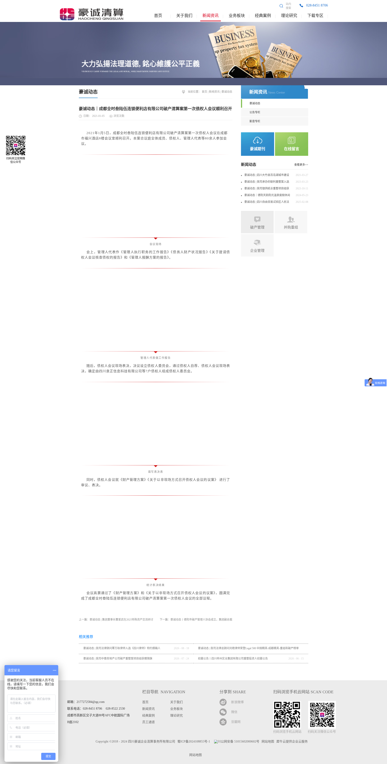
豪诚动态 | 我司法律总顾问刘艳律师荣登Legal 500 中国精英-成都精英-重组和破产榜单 (248, 648)
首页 (158, 15)
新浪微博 (237, 702)
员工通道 (148, 722)
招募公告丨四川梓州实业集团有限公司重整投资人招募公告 (233, 658)
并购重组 (291, 227)
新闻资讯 (214, 91)
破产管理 (257, 227)
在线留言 (291, 149)
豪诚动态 (88, 91)
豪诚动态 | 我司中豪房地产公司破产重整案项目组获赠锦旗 (117, 658)
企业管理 (257, 251)
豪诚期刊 (257, 149)
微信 (234, 712)
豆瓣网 (236, 721)
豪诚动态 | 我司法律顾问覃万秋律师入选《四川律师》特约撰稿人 (121, 648)
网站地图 (194, 755)
